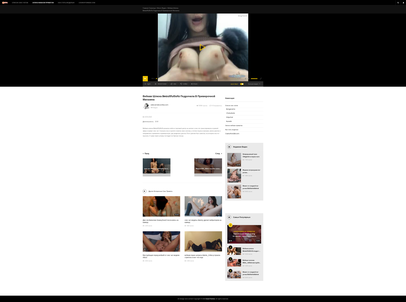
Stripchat (229, 117)
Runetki (229, 121)
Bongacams (230, 109)
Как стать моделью (66, 3)
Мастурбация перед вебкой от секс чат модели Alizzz (161, 256)
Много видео (161, 8)
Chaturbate (230, 113)
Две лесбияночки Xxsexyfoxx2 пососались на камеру (160, 221)
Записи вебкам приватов (43, 3)
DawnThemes (210, 299)
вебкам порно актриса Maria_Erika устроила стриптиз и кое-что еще (202, 256)
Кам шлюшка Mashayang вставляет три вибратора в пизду (244, 236)
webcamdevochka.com (159, 105)
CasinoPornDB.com (87, 3)
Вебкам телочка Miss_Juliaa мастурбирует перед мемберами (251, 262)
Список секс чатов (20, 3)
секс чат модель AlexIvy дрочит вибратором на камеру (203, 221)
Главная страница (149, 8)
